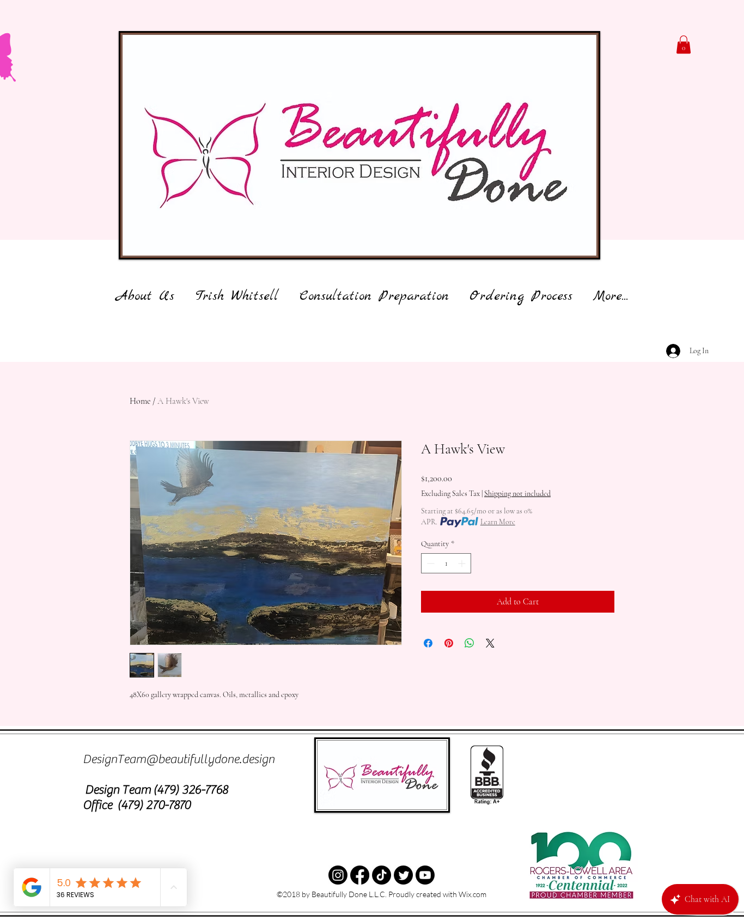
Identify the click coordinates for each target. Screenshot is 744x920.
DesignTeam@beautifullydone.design (179, 759)
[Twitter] (381, 875)
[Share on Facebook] (428, 643)
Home (140, 401)
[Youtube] (425, 875)
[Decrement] (429, 563)
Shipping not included (517, 493)
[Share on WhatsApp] (469, 643)
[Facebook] (359, 875)
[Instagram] (337, 875)
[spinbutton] (446, 563)
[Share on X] (490, 643)
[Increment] (462, 563)
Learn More (497, 521)
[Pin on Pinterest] (448, 643)
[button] (683, 44)
